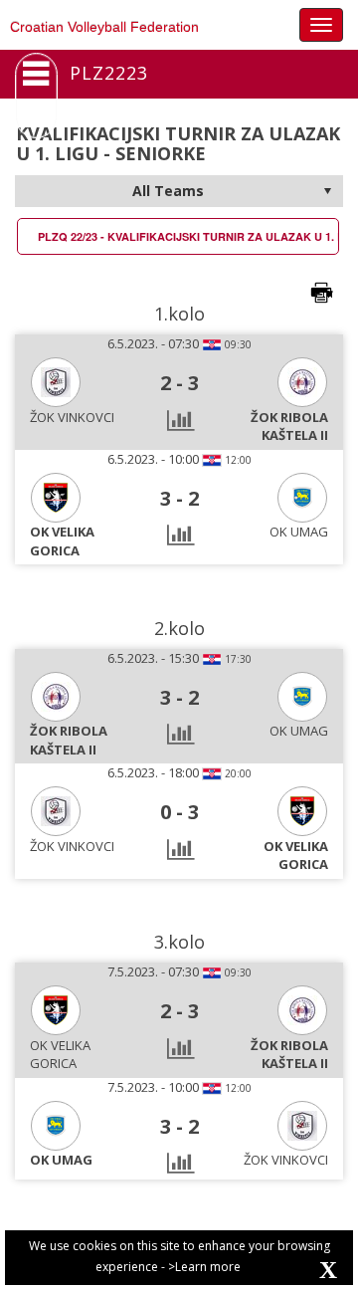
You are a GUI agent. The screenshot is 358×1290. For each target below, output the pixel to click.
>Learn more (204, 1266)
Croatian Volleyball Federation (104, 27)
